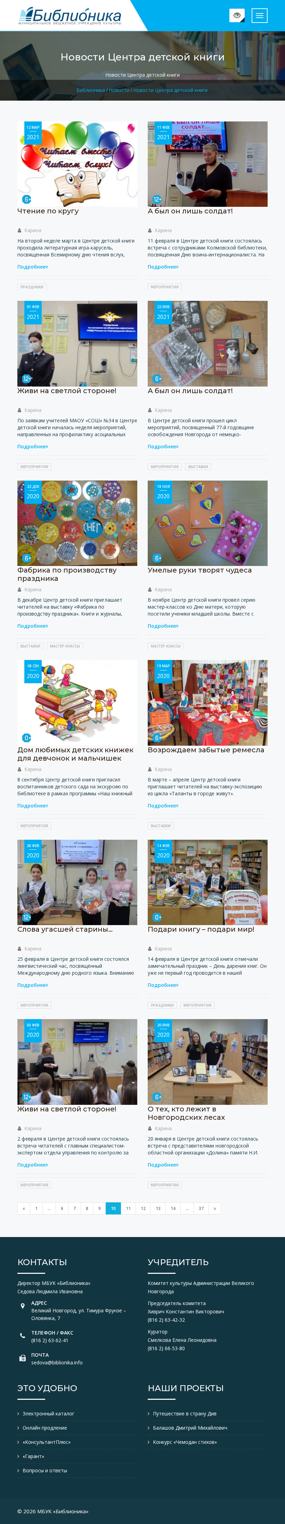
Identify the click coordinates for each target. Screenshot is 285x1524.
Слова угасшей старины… (65, 929)
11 (128, 1208)
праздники (32, 287)
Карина (32, 230)
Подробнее (31, 266)
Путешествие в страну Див (185, 1413)
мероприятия (165, 287)
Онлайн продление (45, 1427)
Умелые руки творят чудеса (200, 570)
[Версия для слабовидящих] (237, 15)
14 (173, 1208)
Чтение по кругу (48, 211)
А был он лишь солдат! (190, 211)
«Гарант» (33, 1456)
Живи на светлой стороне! (66, 391)
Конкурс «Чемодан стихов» (185, 1442)
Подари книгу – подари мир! (201, 929)
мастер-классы (65, 646)
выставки (198, 466)
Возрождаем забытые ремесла (206, 750)
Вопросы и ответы (45, 1470)
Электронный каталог (48, 1413)
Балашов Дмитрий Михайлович (190, 1427)
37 (201, 1208)
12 (143, 1208)
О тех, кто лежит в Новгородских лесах (186, 1113)
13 (158, 1208)
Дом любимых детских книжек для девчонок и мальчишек (75, 754)
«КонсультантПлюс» (47, 1442)
